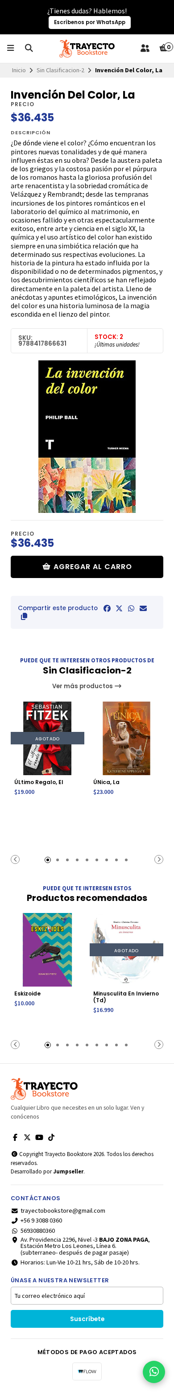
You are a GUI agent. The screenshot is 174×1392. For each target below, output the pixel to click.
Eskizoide (27, 993)
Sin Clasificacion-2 (60, 70)
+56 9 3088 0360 (41, 1220)
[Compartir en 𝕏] (119, 608)
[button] (24, 616)
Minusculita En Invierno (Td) (126, 997)
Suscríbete (87, 1319)
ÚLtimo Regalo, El (38, 782)
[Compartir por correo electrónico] (143, 608)
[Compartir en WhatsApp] (131, 608)
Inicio (19, 70)
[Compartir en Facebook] (107, 608)
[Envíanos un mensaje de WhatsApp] (154, 1372)
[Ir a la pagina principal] (86, 49)
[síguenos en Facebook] (15, 1137)
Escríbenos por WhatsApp (89, 22)
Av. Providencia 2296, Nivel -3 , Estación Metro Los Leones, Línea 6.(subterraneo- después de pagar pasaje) (85, 1246)
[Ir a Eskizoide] (47, 950)
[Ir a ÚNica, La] (126, 738)
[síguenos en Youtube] (39, 1137)
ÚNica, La (106, 782)
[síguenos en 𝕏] (27, 1137)
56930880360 (38, 1230)
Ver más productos (83, 686)
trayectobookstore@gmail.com (63, 1210)
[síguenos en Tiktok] (51, 1137)
